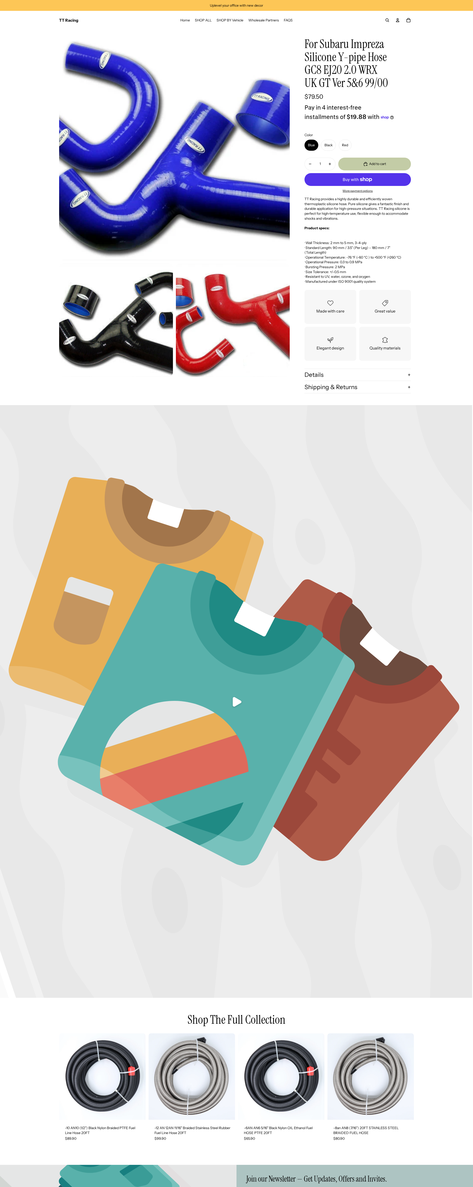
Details (313, 374)
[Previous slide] (66, 1076)
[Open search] (387, 20)
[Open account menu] (397, 20)
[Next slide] (138, 1076)
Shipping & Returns (330, 387)
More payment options (358, 191)
